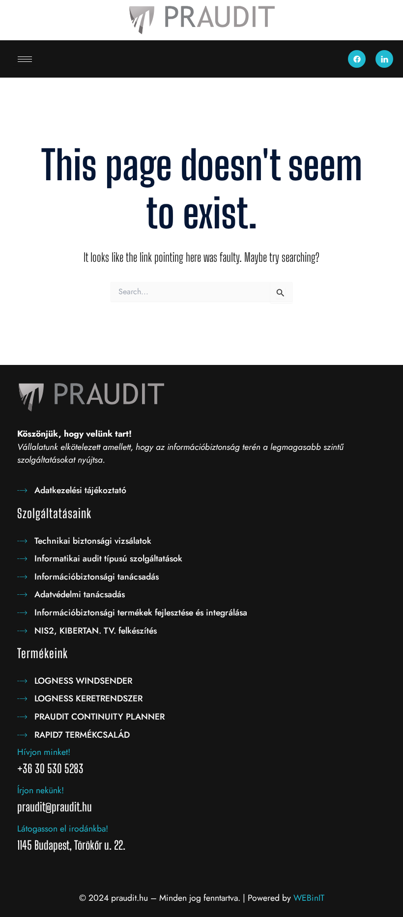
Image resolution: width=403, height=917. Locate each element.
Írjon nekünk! (40, 790)
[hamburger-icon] (25, 59)
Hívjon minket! (43, 752)
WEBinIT (308, 897)
